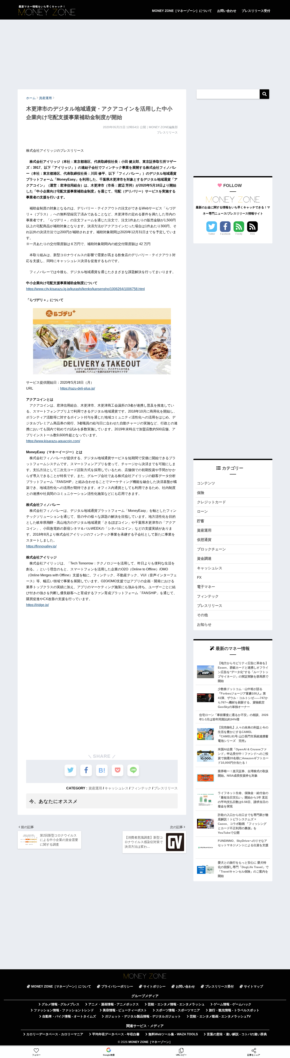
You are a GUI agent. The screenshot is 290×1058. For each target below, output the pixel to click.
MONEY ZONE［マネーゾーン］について (182, 11)
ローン (202, 511)
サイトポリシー (154, 986)
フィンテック (141, 788)
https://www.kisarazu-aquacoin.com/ (53, 441)
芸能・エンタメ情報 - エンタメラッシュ (176, 1004)
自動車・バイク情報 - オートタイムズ (69, 1016)
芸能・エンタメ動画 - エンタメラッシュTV (220, 1016)
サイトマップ (253, 986)
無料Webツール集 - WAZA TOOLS (173, 1034)
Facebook (225, 234)
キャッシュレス (116, 788)
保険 (200, 493)
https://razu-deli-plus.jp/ (77, 388)
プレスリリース (166, 788)
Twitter (211, 234)
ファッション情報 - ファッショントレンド (64, 1010)
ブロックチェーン (211, 549)
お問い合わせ (226, 11)
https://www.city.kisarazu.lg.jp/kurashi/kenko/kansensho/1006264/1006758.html (85, 289)
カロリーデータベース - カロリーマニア (54, 1034)
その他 (202, 615)
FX (199, 577)
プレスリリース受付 (256, 11)
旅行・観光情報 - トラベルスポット (234, 1010)
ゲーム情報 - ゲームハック (232, 1004)
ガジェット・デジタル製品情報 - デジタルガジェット (143, 1016)
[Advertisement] (145, 52)
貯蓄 (200, 521)
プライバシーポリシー (117, 986)
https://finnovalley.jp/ (41, 546)
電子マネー (206, 587)
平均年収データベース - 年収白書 (115, 1034)
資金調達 (204, 559)
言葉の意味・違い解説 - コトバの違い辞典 (237, 1034)
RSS (252, 234)
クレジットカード (211, 502)
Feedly (238, 234)
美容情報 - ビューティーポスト (125, 1010)
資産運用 (95, 788)
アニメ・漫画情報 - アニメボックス (113, 1004)
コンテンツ (206, 483)
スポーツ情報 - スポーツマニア (178, 1010)
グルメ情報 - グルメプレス (60, 1004)
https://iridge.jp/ (37, 605)
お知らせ (204, 625)
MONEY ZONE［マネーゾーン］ (150, 1042)
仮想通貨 (204, 540)
